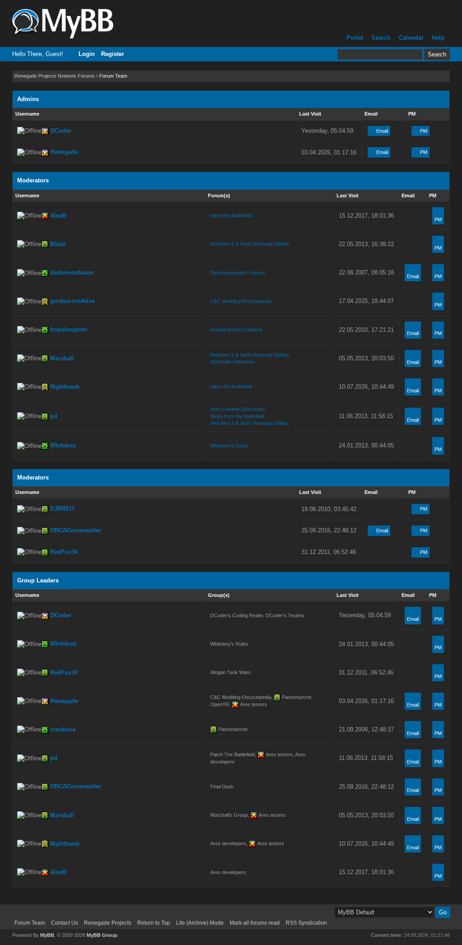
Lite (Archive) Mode (200, 923)
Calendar (411, 37)
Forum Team (29, 923)
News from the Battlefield (237, 416)
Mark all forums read (255, 923)
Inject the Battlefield (231, 215)
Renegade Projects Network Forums (54, 76)
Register (112, 54)
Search (381, 37)
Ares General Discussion (237, 409)
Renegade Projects (107, 923)
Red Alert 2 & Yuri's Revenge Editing (249, 244)
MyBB (47, 935)
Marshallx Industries (232, 361)
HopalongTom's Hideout (236, 329)
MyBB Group (102, 935)
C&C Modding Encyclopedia (240, 301)
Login (87, 54)
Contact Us (64, 923)
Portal (354, 37)
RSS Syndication (306, 923)
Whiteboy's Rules (229, 445)
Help (438, 37)
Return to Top (153, 923)
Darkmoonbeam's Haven (237, 272)
